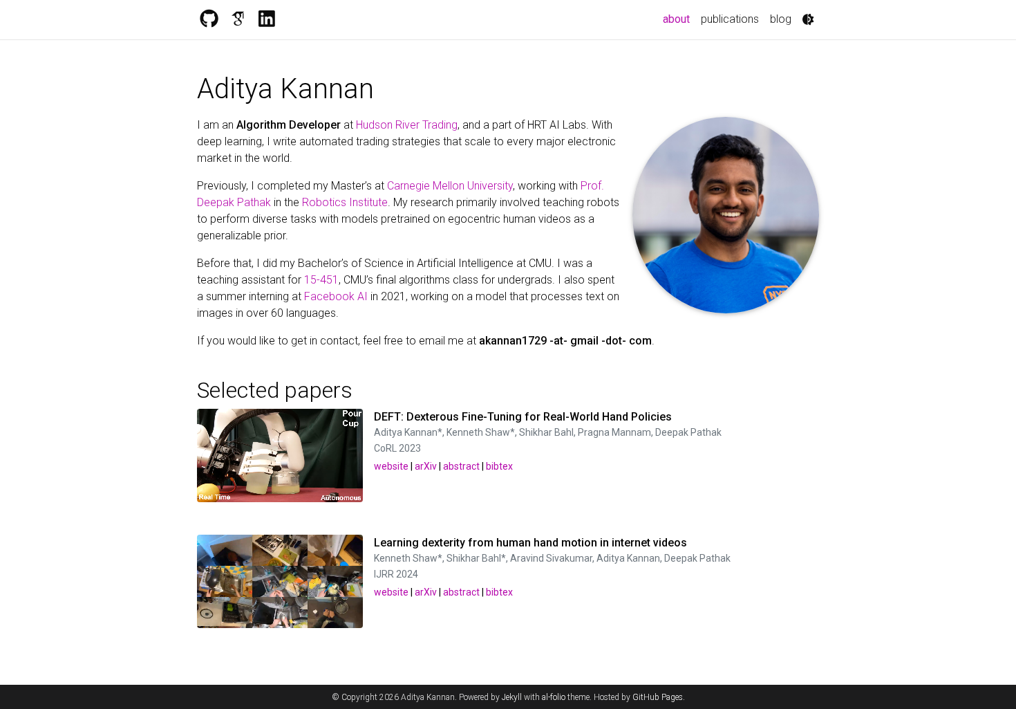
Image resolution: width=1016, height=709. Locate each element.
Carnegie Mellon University (450, 185)
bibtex (499, 466)
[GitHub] (208, 19)
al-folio (553, 697)
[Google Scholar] (238, 19)
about (679, 19)
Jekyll (512, 697)
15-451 (321, 279)
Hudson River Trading (407, 124)
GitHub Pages (657, 697)
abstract (461, 466)
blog (780, 19)
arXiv (426, 466)
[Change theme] (808, 19)
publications (730, 19)
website (391, 466)
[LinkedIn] (267, 19)
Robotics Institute (345, 202)
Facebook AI (336, 296)
